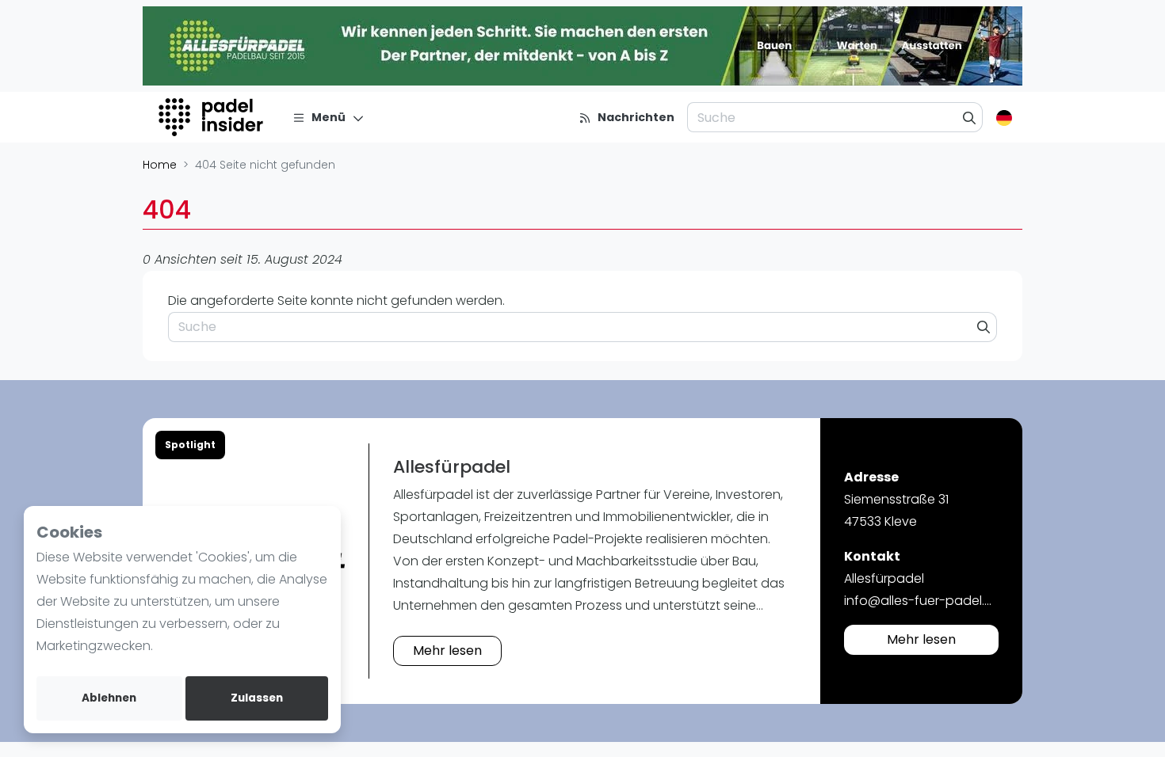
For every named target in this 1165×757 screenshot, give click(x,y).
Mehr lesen (447, 650)
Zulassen (257, 698)
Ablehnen (109, 698)
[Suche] (970, 117)
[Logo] (213, 117)
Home (160, 165)
